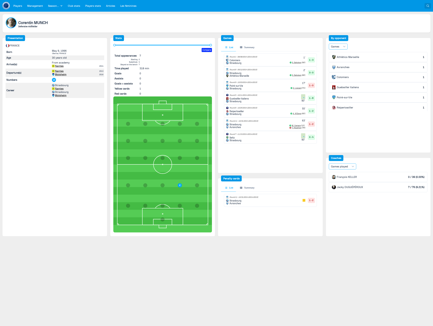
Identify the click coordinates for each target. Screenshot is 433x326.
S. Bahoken (296, 62)
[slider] (114, 45)
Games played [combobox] (339, 166)
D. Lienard (297, 88)
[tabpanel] (270, 99)
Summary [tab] (249, 47)
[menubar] (75, 6)
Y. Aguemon (296, 128)
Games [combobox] (335, 46)
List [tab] (231, 47)
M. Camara (296, 125)
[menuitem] (18, 6)
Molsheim (60, 74)
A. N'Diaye (297, 113)
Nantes (59, 66)
